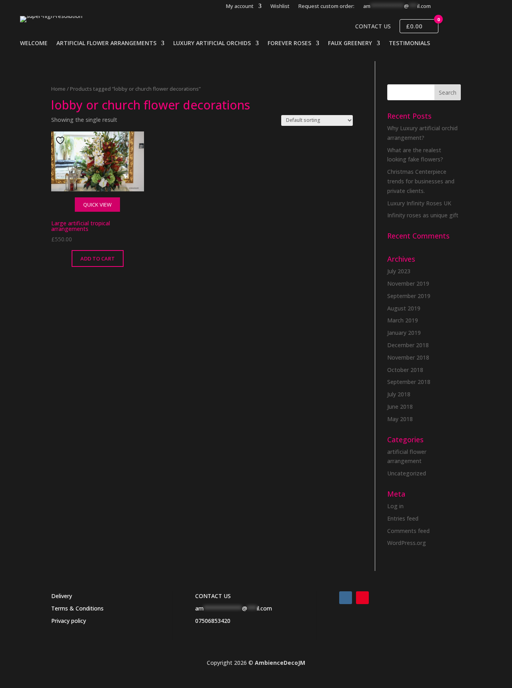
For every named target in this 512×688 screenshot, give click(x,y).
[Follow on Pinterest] (362, 597)
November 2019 (408, 283)
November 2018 (408, 357)
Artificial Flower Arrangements (106, 43)
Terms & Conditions (77, 608)
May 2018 (400, 419)
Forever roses (289, 43)
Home (58, 88)
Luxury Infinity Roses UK (419, 203)
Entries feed (402, 518)
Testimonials (409, 43)
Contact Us (373, 26)
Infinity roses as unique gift (422, 215)
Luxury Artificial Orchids (212, 43)
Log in (395, 506)
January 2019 (404, 332)
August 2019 (403, 308)
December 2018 (408, 345)
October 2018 (405, 370)
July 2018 (398, 394)
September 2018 (408, 382)
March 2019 (402, 320)
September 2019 (408, 296)
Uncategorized (406, 473)
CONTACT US (213, 596)
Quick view (97, 204)
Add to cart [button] (97, 258)
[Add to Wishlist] (61, 140)
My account (240, 6)
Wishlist (280, 6)
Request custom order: (326, 6)
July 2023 (398, 271)
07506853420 (212, 620)
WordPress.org (406, 543)
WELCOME (34, 43)
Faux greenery (350, 43)
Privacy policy (68, 620)
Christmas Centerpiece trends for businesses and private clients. (420, 181)
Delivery (61, 596)
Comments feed (408, 531)
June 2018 (400, 406)
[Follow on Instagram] (345, 597)
